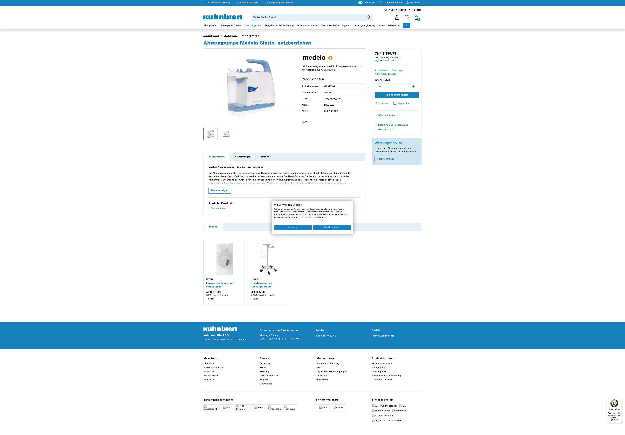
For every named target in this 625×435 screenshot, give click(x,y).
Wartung (264, 372)
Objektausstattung (269, 376)
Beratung (265, 364)
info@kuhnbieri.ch (383, 336)
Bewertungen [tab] (243, 157)
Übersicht (208, 364)
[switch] (614, 419)
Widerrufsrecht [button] (385, 129)
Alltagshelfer (379, 368)
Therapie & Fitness (382, 380)
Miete (263, 368)
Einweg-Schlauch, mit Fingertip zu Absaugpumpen (220, 285)
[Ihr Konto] (397, 17)
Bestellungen (210, 376)
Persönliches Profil (213, 368)
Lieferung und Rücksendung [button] (392, 125)
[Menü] (620, 400)
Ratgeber (264, 380)
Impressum (322, 380)
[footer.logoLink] (220, 328)
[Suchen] (368, 17)
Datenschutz (322, 376)
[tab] (216, 157)
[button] (219, 191)
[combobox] (307, 17)
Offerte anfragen (386, 115)
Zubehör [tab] (266, 157)
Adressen (208, 372)
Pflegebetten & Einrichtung (386, 376)
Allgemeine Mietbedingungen (331, 372)
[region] (249, 96)
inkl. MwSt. (367, 3)
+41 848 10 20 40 (326, 336)
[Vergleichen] (240, 252)
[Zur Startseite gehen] (222, 16)
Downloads (266, 384)
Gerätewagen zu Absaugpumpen (261, 285)
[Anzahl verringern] (380, 86)
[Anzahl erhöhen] (413, 86)
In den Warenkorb (397, 95)
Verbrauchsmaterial (382, 364)
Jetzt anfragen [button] (386, 159)
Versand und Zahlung (327, 364)
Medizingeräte (379, 372)
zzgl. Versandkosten (385, 60)
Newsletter (209, 380)
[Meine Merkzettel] (407, 17)
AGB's (319, 368)
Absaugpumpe (218, 208)
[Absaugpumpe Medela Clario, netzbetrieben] (249, 86)
